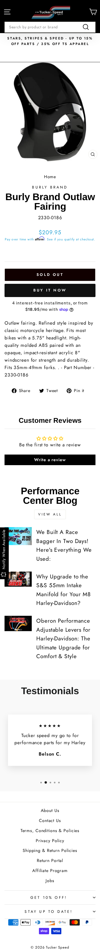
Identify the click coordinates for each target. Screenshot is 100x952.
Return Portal (50, 860)
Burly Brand (50, 187)
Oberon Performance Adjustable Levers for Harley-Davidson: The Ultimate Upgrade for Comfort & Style (63, 638)
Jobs (50, 881)
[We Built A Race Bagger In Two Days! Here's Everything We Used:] (18, 536)
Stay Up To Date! (49, 911)
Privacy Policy (50, 841)
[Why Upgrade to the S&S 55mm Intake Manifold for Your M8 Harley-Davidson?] (18, 579)
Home (50, 177)
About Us (50, 810)
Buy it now (50, 290)
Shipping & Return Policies (50, 850)
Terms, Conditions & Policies (50, 831)
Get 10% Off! (48, 897)
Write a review (50, 460)
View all (50, 514)
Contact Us (50, 821)
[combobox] (50, 27)
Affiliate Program (50, 871)
